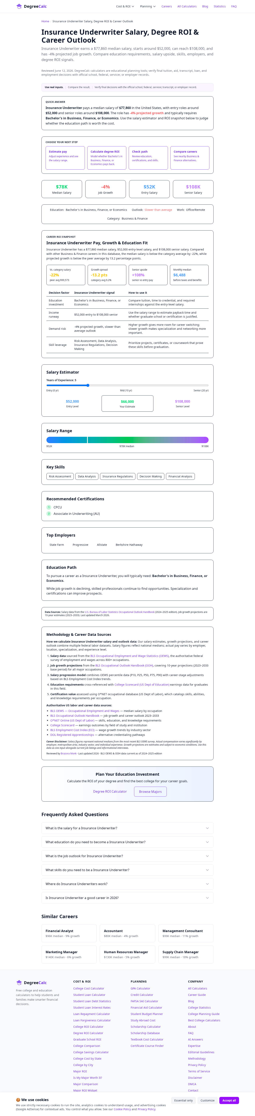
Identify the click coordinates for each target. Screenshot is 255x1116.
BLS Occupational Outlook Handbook (74, 715)
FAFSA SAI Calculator (144, 1001)
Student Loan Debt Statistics (92, 1001)
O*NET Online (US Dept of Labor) (72, 720)
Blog (205, 6)
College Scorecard (62, 725)
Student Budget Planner (147, 1014)
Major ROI (80, 1071)
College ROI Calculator (88, 1027)
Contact (193, 1090)
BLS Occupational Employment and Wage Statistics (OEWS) (129, 656)
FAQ (234, 6)
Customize (208, 1100)
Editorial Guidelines (201, 1052)
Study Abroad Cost (143, 1020)
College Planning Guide (204, 1014)
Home (45, 21)
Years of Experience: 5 (61, 380)
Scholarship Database (145, 1033)
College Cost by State (87, 1058)
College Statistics (199, 1007)
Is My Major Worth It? (87, 1078)
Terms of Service (199, 1071)
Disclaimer (195, 1078)
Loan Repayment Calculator (91, 1014)
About (192, 1027)
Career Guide (197, 995)
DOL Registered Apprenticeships (72, 735)
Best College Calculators (204, 1020)
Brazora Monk (68, 753)
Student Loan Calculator (89, 995)
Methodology (197, 1058)
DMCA (192, 1084)
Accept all (229, 1100)
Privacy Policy (197, 1065)
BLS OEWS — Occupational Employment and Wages (84, 711)
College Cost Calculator (88, 988)
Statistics (220, 6)
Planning (146, 6)
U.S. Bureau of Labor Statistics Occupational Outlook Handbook (119, 612)
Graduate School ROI (87, 1039)
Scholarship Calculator (146, 1027)
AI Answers (195, 1039)
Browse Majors (150, 791)
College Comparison (86, 1046)
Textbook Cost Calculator (147, 1039)
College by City (83, 1065)
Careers (167, 6)
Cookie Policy (122, 1109)
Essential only (183, 1100)
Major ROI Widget (85, 1090)
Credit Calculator (142, 995)
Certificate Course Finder (147, 1046)
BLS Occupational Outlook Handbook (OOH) (124, 665)
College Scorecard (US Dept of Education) (142, 684)
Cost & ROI (123, 6)
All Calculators (187, 6)
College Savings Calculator (91, 1052)
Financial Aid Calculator (146, 1007)
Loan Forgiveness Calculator (92, 1020)
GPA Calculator (140, 988)
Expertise (194, 1046)
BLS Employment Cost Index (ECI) (72, 730)
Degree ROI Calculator (110, 791)
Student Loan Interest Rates (92, 1007)
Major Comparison (85, 1084)
